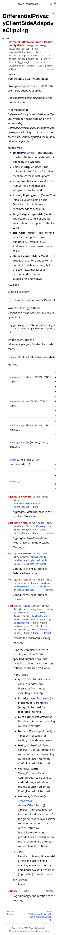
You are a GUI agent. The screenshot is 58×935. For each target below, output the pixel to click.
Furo (47, 931)
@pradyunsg (37, 931)
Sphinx (22, 931)
